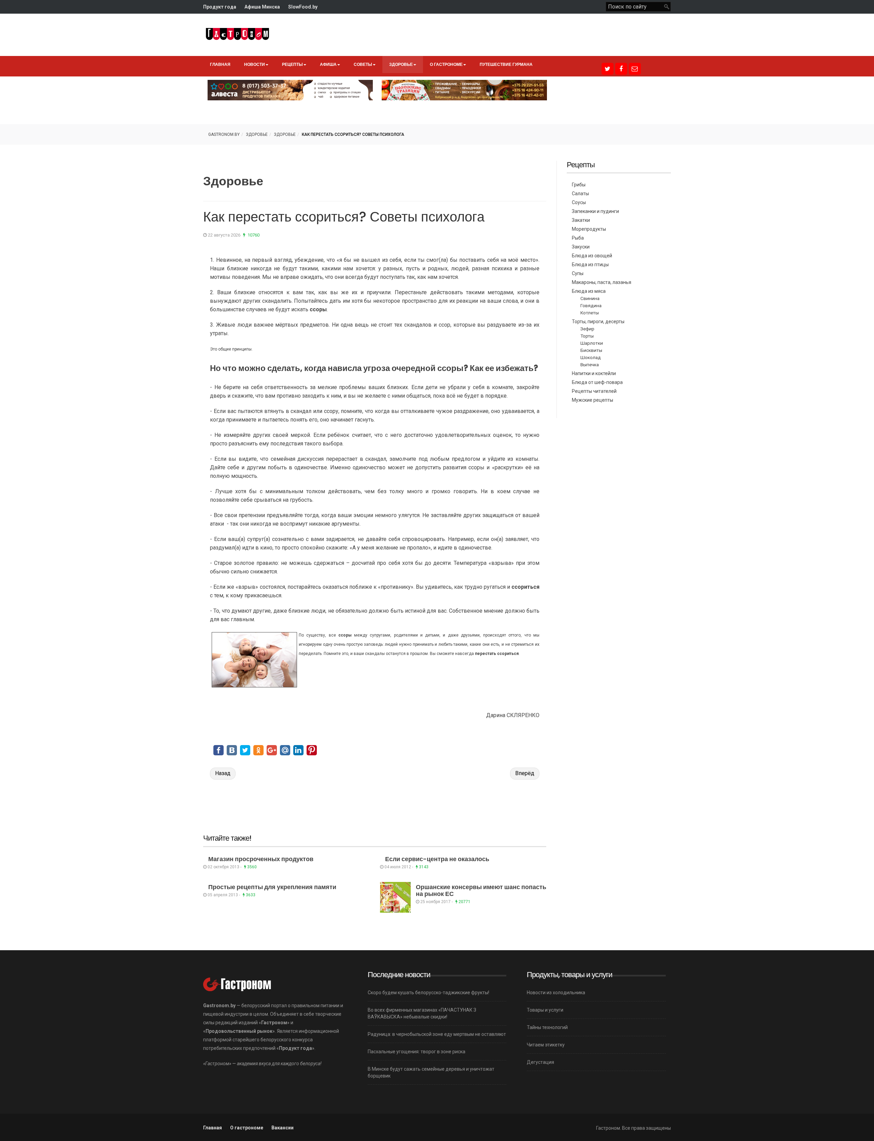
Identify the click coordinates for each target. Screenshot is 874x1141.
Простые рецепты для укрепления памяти (272, 887)
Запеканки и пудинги (595, 211)
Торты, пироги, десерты (598, 321)
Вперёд (524, 773)
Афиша (328, 64)
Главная (220, 64)
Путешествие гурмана (506, 64)
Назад (222, 773)
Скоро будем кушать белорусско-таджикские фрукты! (428, 992)
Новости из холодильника (556, 992)
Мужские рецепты (592, 400)
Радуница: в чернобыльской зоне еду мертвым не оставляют (437, 1034)
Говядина (591, 305)
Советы (363, 64)
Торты (587, 336)
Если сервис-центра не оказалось (437, 859)
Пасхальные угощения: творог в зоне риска (416, 1051)
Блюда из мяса (589, 291)
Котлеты (589, 312)
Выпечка (589, 364)
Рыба (578, 238)
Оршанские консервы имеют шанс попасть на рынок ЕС (481, 890)
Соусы (579, 202)
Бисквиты (591, 350)
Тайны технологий (547, 1027)
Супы (577, 273)
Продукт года (219, 7)
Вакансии (282, 1127)
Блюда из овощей (592, 255)
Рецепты (292, 64)
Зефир (587, 328)
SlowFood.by (303, 7)
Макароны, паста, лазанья (601, 282)
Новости (254, 64)
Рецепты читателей (594, 391)
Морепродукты (589, 229)
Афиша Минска (262, 7)
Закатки (581, 220)
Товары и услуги (545, 1010)
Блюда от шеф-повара (597, 382)
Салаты (580, 193)
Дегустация (540, 1062)
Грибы (579, 184)
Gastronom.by (224, 134)
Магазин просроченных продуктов (260, 859)
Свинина (590, 298)
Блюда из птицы (590, 264)
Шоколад (590, 357)
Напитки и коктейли (594, 373)
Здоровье (401, 64)
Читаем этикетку (546, 1044)
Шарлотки (591, 343)
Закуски (581, 246)
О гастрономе (446, 64)
